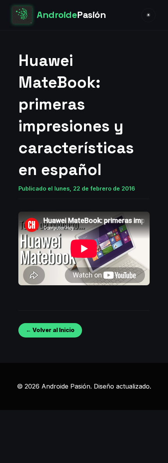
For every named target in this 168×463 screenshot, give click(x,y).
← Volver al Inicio (50, 330)
